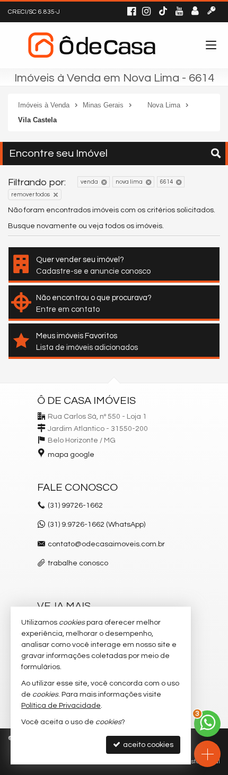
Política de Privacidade (61, 705)
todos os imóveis (133, 226)
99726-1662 (75, 505)
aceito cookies (147, 745)
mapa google (71, 454)
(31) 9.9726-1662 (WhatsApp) (96, 524)
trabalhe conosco (78, 563)
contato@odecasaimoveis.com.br (106, 544)
